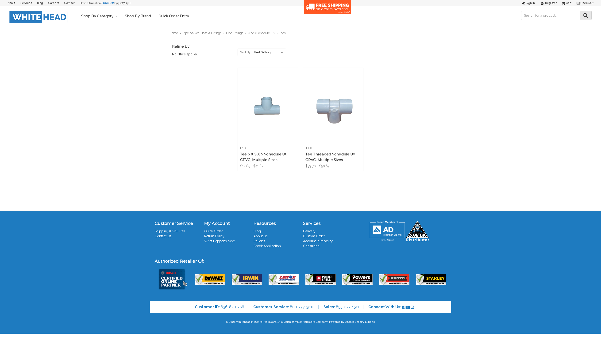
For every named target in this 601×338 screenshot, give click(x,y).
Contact (69, 3)
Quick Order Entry (173, 16)
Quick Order (213, 231)
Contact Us (163, 236)
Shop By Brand (138, 16)
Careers (53, 3)
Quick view (267, 102)
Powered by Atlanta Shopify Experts (352, 321)
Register (550, 3)
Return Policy (214, 236)
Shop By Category (97, 16)
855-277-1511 (123, 3)
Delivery (309, 231)
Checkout (586, 3)
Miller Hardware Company (311, 321)
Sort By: (245, 52)
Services (26, 3)
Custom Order (314, 236)
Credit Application (267, 246)
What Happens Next (219, 241)
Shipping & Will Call (170, 231)
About (11, 3)
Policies (259, 241)
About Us (261, 236)
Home (174, 33)
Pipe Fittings (234, 33)
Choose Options (267, 111)
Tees (282, 33)
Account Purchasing (318, 241)
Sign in (530, 3)
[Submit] (586, 15)
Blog (40, 3)
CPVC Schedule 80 (261, 33)
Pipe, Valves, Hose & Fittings (202, 33)
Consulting (311, 246)
